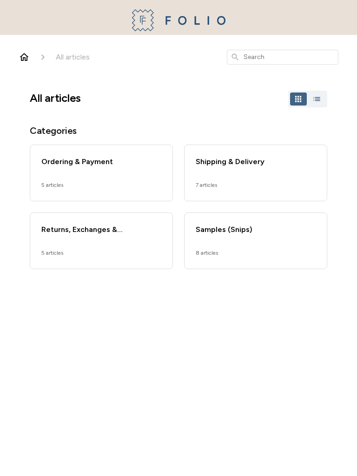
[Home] (24, 57)
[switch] (307, 99)
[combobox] (282, 57)
